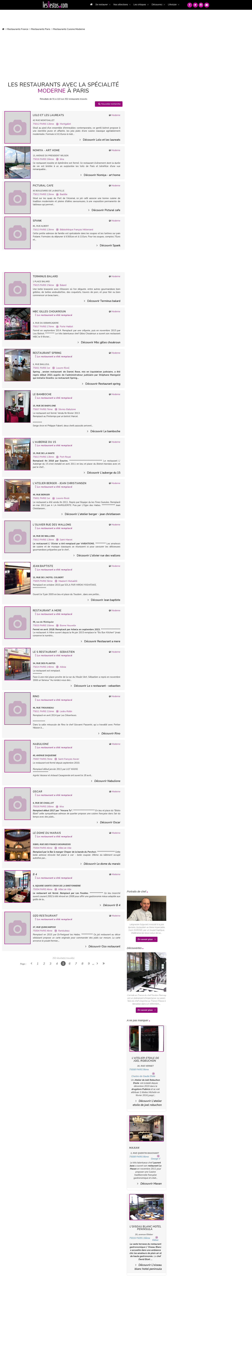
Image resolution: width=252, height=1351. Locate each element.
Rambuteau (63, 930)
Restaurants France (17, 29)
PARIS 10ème (47, 625)
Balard (63, 285)
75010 (36, 625)
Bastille (63, 194)
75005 (36, 581)
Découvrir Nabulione (107, 781)
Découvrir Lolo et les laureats (101, 140)
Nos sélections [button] (120, 4)
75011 (36, 711)
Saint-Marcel (66, 539)
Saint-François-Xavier (68, 759)
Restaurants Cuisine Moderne (69, 29)
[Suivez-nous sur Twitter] (195, 5)
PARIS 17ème (47, 326)
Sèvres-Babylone (67, 409)
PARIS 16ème (47, 159)
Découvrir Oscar (110, 822)
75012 (36, 123)
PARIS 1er (45, 367)
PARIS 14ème (47, 666)
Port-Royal (65, 456)
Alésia (63, 666)
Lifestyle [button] (172, 4)
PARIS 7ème (46, 409)
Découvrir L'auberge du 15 (103, 473)
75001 (36, 367)
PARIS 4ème (46, 847)
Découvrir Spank (110, 245)
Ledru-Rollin (66, 711)
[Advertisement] (63, 55)
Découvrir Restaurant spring (102, 384)
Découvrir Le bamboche (105, 431)
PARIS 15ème (47, 285)
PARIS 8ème (142, 1069)
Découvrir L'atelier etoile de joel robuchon (147, 1103)
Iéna (62, 159)
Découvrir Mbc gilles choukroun (100, 342)
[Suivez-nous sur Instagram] (201, 5)
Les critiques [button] (139, 4)
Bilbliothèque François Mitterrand (76, 229)
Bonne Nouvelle (68, 625)
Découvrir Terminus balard (103, 301)
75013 (36, 229)
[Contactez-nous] (206, 5)
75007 (36, 409)
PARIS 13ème (47, 229)
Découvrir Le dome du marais (102, 864)
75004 (36, 847)
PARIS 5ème (46, 581)
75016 (36, 159)
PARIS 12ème (47, 123)
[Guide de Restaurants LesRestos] (55, 4)
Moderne (115, 115)
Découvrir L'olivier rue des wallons (98, 555)
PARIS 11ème (47, 711)
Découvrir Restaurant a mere (102, 641)
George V (155, 1158)
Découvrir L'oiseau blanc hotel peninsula (148, 1267)
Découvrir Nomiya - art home (102, 175)
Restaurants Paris (40, 29)
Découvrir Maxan (151, 1184)
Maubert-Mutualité (67, 581)
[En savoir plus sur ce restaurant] (17, 127)
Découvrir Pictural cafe (106, 210)
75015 (36, 285)
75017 (36, 326)
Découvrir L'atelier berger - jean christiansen (92, 514)
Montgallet (65, 123)
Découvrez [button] (157, 4)
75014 (36, 666)
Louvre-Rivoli (62, 367)
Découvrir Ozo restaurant (104, 946)
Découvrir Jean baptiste (105, 600)
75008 (132, 1069)
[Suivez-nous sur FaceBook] (189, 5)
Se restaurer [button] (102, 4)
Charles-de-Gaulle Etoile (143, 1076)
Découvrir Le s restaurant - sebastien (97, 686)
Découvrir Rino (111, 733)
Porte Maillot (66, 326)
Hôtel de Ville (64, 847)
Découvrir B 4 (111, 905)
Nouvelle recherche (110, 104)
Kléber (155, 1240)
